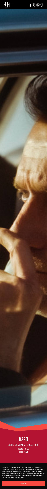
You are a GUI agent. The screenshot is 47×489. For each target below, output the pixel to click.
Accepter (23, 484)
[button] (12, 5)
